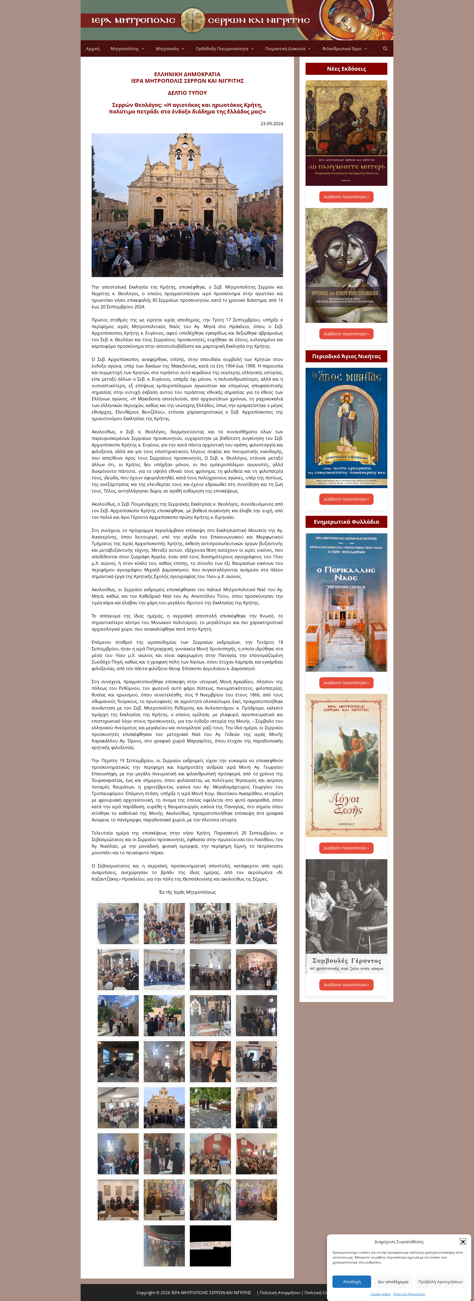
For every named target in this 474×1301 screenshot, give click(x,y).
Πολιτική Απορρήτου (409, 1294)
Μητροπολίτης (125, 48)
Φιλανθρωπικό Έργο (342, 48)
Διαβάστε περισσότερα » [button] (346, 196)
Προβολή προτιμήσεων (440, 1281)
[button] (463, 1241)
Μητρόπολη (167, 48)
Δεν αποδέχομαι (393, 1281)
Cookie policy (381, 1294)
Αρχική (93, 48)
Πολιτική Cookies (320, 1292)
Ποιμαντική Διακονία (285, 48)
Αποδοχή (352, 1281)
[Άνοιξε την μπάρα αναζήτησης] (385, 48)
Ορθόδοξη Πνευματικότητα (222, 48)
